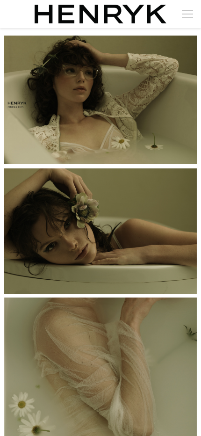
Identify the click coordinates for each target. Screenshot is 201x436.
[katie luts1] (100, 231)
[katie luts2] (100, 100)
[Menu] (187, 14)
